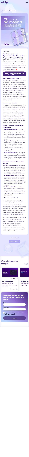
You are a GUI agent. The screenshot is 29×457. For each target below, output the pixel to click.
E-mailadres (6, 307)
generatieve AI (17, 201)
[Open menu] (27, 2)
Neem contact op (15, 241)
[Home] (4, 2)
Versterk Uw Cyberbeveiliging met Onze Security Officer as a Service (14, 73)
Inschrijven (14, 318)
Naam (4, 302)
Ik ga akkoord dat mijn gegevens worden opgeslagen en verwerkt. (14, 313)
